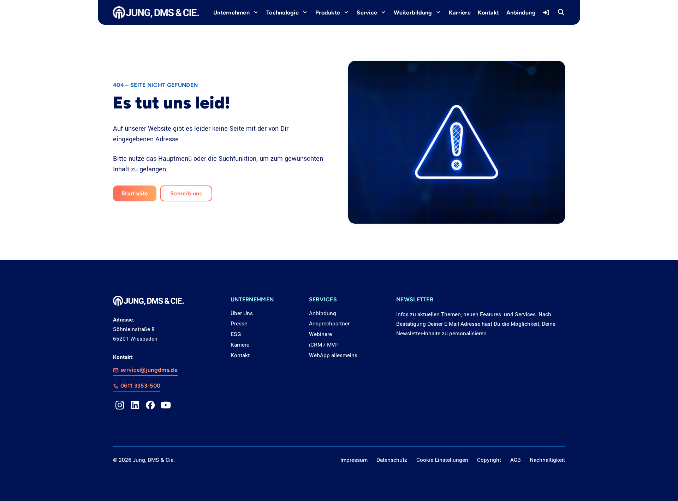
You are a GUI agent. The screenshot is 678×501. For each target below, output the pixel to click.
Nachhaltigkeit (547, 460)
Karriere (240, 345)
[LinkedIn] (135, 405)
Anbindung (322, 313)
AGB (515, 460)
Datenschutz (391, 460)
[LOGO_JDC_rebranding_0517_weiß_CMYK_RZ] (156, 12)
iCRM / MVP (324, 345)
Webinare (320, 334)
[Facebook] (150, 405)
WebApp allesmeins (333, 355)
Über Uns (242, 313)
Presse (239, 324)
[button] (561, 12)
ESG (236, 334)
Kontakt (240, 355)
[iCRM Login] (546, 12)
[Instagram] (119, 405)
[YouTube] (165, 405)
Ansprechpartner (329, 324)
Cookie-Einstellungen (442, 460)
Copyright (489, 460)
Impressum (354, 460)
